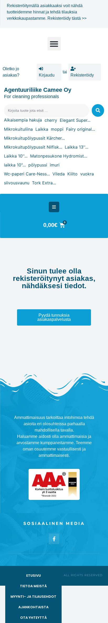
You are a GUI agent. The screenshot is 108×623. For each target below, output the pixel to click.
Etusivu (33, 575)
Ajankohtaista (33, 607)
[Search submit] (98, 110)
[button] (54, 43)
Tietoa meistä (33, 586)
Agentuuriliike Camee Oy (37, 90)
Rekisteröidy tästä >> (67, 18)
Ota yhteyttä (33, 617)
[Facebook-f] (54, 539)
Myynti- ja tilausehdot (33, 596)
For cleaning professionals (31, 96)
